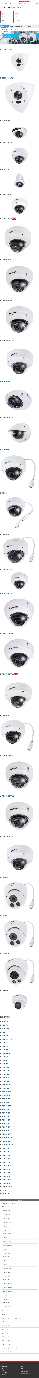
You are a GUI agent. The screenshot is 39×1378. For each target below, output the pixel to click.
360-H (5, 1130)
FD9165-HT (6, 1102)
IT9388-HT (5, 953)
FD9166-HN (6, 121)
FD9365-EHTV (7, 1141)
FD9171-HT (6, 1116)
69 (4, 493)
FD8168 (4, 1060)
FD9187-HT (6, 1127)
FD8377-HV (6, 1088)
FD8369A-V (6, 1085)
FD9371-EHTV (7, 1162)
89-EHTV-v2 (8, 796)
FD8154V (5, 1036)
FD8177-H (5, 1067)
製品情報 (17, 13)
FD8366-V (5, 1078)
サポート (17, 17)
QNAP (3, 1370)
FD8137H (5, 1025)
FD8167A (5, 1057)
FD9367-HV (6, 1148)
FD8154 (4, 1032)
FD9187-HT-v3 (7, 219)
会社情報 (17, 20)
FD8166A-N (6, 1053)
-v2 (7, 143)
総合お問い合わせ (25, 1373)
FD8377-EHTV (7, 1095)
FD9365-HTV (6, 1134)
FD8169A (5, 1064)
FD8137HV (5, 1029)
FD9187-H (5, 1123)
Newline (4, 1374)
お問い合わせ (23, 1)
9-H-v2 (6, 990)
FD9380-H (5, 534)
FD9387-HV (6, 1173)
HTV (6, 1152)
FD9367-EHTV (7, 1155)
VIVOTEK (13, 29)
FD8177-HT (6, 1071)
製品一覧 (4, 1368)
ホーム (3, 13)
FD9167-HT (6, 1113)
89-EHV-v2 (7, 756)
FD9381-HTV (6, 1166)
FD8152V (5, 1021)
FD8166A (5, 1050)
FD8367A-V (6, 1081)
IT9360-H (5, 877)
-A (6, 1106)
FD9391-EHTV (7, 1187)
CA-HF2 (7, 1039)
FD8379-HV (6, 1099)
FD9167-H (5, 1109)
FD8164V (5, 1046)
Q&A (22, 1368)
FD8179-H (5, 1074)
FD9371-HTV (6, 1159)
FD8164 (4, 1043)
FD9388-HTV (6, 715)
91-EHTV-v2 (8, 836)
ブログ (3, 17)
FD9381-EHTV (7, 1169)
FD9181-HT (6, 1120)
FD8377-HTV (6, 1092)
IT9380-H (5, 915)
